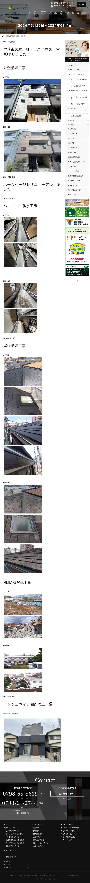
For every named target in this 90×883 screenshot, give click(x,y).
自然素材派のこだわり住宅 (79, 91)
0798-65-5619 (20, 794)
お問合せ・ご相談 (74, 180)
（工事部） (64, 3)
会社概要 (71, 138)
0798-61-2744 (19, 803)
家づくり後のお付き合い (76, 162)
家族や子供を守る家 (78, 104)
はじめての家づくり (78, 74)
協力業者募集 (72, 148)
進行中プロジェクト (75, 108)
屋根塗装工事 (14, 345)
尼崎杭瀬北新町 (76, 116)
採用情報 (71, 143)
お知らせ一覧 (72, 185)
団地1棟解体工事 (17, 582)
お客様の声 (72, 152)
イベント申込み (73, 171)
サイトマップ (72, 195)
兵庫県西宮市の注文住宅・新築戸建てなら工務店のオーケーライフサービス (46, 876)
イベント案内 (72, 133)
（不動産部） (64, 5)
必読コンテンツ (73, 70)
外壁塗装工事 (14, 67)
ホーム (70, 65)
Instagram (77, 280)
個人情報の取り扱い (75, 190)
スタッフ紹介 (72, 166)
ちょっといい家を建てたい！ (79, 80)
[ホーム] (3, 36)
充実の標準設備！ (74, 157)
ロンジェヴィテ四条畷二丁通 (28, 704)
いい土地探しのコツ (78, 86)
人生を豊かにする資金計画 (79, 98)
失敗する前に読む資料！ (76, 176)
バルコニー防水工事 (20, 206)
